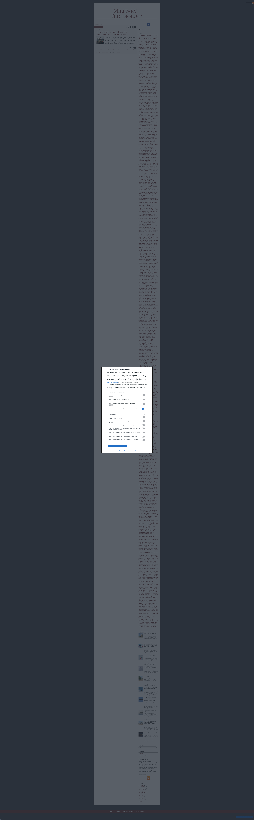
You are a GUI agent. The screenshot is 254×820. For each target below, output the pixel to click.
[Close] (150, 369)
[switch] (143, 395)
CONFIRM (117, 446)
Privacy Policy (134, 450)
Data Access (127, 450)
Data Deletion (119, 450)
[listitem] (127, 392)
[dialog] (127, 410)
